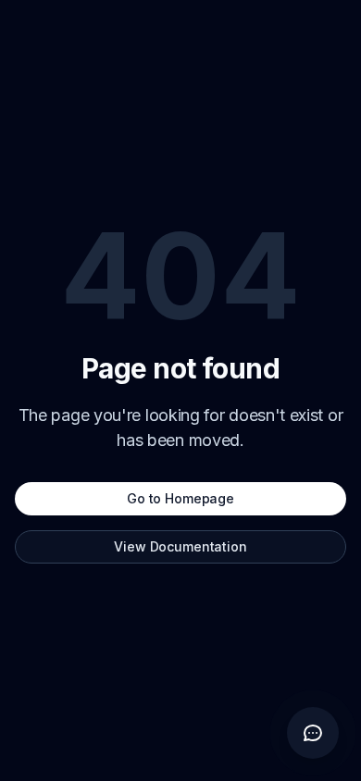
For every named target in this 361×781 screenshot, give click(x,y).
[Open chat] (313, 733)
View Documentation (180, 546)
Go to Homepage (180, 498)
